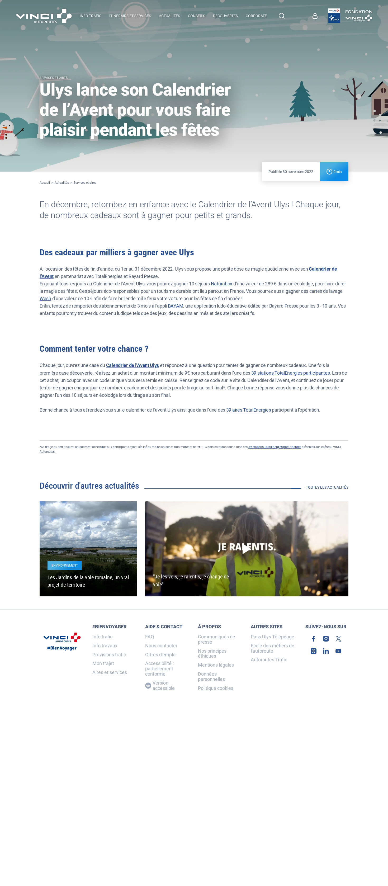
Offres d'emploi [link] (161, 654)
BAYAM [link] (175, 306)
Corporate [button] (256, 16)
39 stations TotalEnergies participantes (290, 373)
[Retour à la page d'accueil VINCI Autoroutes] (44, 16)
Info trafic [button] (90, 16)
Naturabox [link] (221, 283)
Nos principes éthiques (212, 653)
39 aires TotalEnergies (248, 410)
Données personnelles (211, 676)
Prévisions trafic (109, 654)
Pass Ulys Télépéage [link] (272, 636)
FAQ (149, 636)
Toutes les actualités (327, 487)
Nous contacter (161, 645)
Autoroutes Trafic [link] (269, 659)
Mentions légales (216, 665)
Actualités (62, 183)
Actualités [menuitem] (169, 16)
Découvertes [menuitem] (225, 16)
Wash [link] (45, 298)
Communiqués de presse (216, 639)
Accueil (45, 183)
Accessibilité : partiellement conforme (159, 668)
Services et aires (85, 183)
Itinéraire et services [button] (130, 16)
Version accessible (164, 685)
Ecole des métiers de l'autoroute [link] (272, 648)
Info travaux (104, 645)
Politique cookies (215, 688)
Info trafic (102, 636)
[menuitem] (316, 16)
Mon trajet (103, 663)
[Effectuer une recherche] (282, 16)
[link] (334, 15)
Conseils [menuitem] (196, 16)
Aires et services (109, 672)
